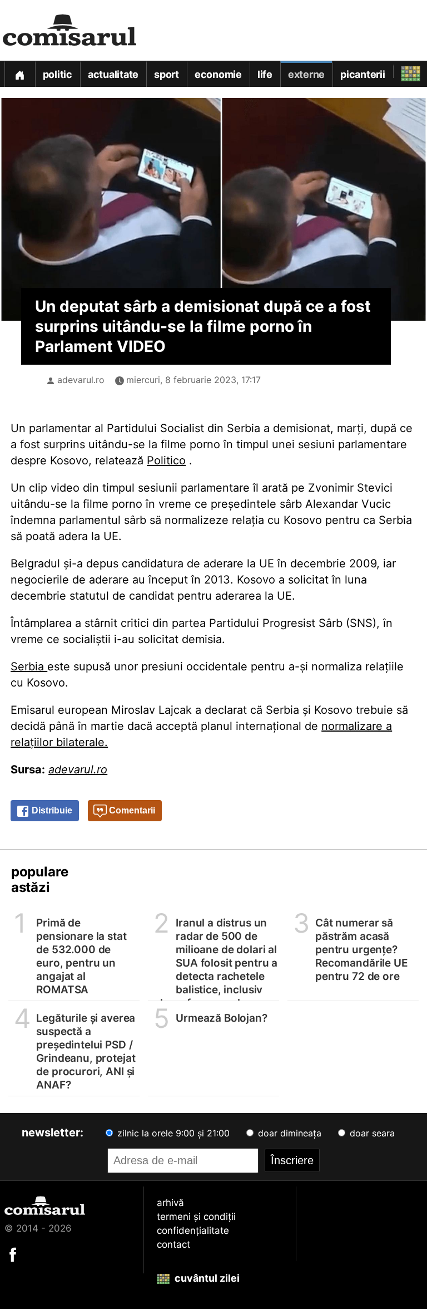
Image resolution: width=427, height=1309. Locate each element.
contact (173, 1244)
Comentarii (131, 810)
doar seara (371, 1133)
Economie (218, 74)
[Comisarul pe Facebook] (12, 1253)
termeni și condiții (196, 1216)
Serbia (29, 666)
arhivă (170, 1202)
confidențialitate (193, 1230)
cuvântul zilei (206, 1278)
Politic (57, 74)
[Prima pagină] (19, 74)
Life (264, 74)
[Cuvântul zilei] (400, 71)
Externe (306, 74)
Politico (166, 460)
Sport (166, 74)
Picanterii (362, 74)
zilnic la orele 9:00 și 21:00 (172, 1133)
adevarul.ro (81, 379)
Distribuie (50, 810)
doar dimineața (288, 1133)
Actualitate (113, 74)
